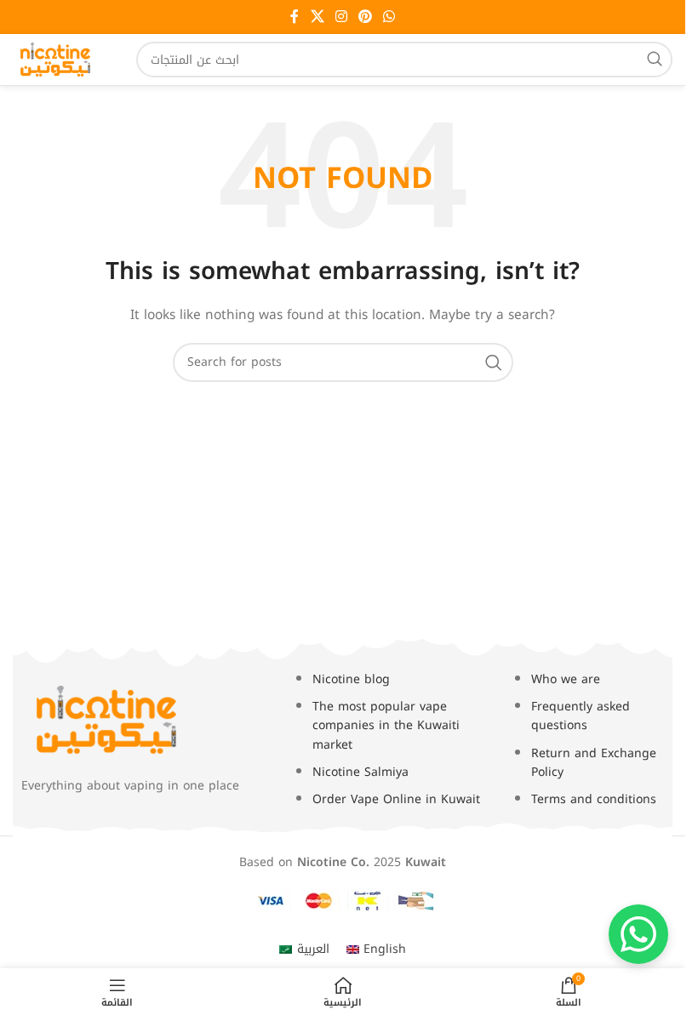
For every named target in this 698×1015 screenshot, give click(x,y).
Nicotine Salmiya (360, 772)
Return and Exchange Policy (593, 763)
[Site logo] (55, 59)
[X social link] (317, 16)
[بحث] (654, 59)
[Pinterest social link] (365, 16)
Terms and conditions (593, 799)
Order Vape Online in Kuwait (396, 799)
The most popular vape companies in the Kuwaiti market (386, 725)
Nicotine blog (351, 679)
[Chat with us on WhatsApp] (638, 934)
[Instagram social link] (340, 16)
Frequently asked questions (580, 716)
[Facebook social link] (294, 16)
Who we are (565, 679)
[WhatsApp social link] (389, 16)
